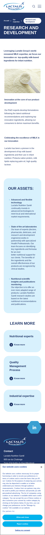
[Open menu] (39, 6)
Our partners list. (8, 511)
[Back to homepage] (14, 6)
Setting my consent (22, 530)
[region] (22, 499)
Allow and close (22, 517)
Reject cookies (22, 524)
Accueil (6, 21)
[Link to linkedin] (34, 427)
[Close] (41, 467)
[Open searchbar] (33, 6)
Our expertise (16, 21)
